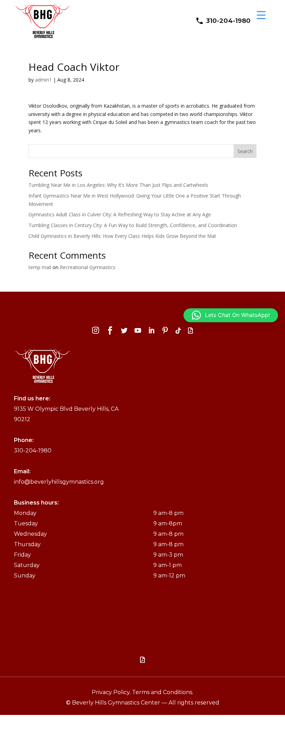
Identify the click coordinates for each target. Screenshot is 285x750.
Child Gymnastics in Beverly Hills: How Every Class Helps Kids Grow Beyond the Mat (122, 236)
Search (245, 151)
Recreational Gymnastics (87, 267)
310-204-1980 (228, 21)
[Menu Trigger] (261, 14)
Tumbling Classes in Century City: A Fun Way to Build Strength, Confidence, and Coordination (132, 225)
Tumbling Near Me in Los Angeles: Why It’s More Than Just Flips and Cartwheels (118, 185)
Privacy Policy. (112, 692)
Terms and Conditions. (162, 692)
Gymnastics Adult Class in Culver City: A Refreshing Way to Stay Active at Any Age (119, 214)
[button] (231, 315)
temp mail (39, 267)
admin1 (43, 79)
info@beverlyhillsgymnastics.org (59, 481)
